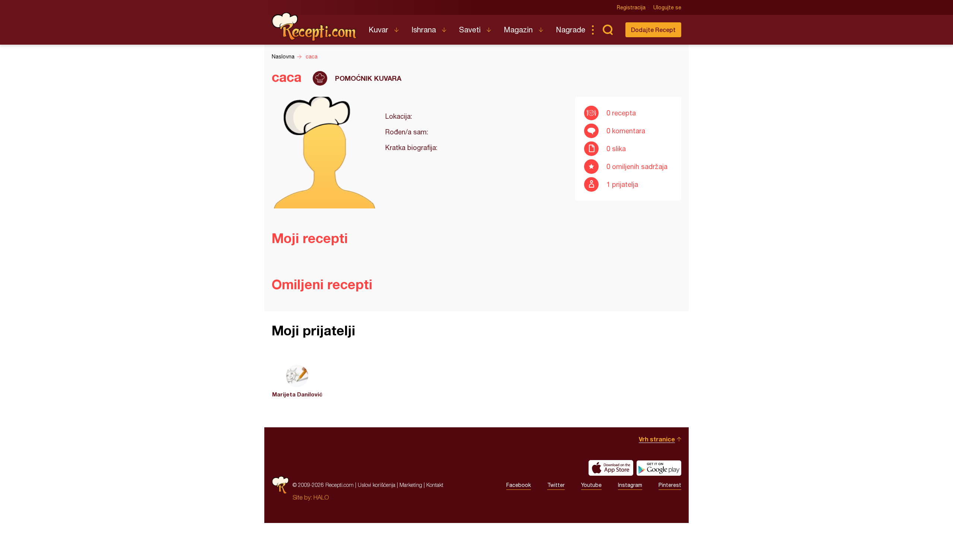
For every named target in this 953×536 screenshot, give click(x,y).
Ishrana (423, 29)
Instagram (630, 485)
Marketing (410, 485)
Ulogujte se (667, 7)
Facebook (518, 485)
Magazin (518, 29)
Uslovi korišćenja (376, 485)
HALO (321, 497)
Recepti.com (314, 26)
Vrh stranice (657, 439)
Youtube (591, 485)
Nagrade (570, 29)
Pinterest (670, 485)
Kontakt (434, 485)
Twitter (556, 485)
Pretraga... (607, 30)
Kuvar (378, 29)
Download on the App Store (611, 468)
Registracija (631, 7)
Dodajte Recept (653, 29)
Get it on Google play (659, 468)
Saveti (470, 29)
